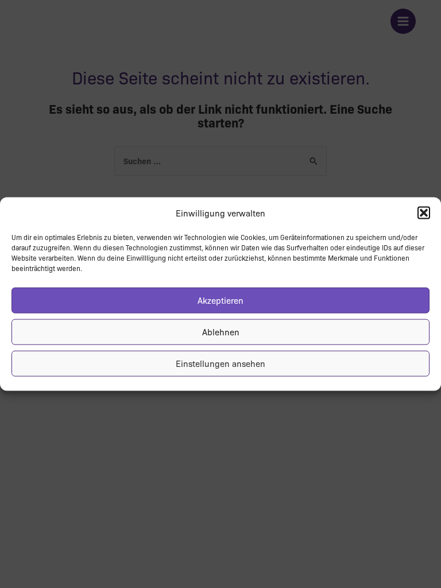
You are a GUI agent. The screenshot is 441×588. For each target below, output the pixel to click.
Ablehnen (220, 332)
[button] (424, 213)
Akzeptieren (220, 300)
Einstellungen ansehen (220, 363)
